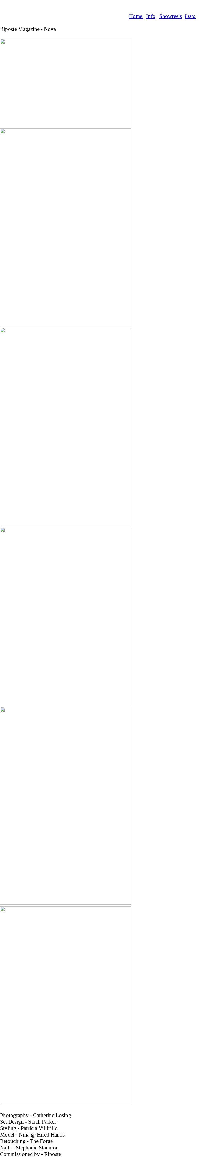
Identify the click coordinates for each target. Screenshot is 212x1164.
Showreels (170, 16)
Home (136, 16)
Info (150, 16)
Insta (190, 16)
